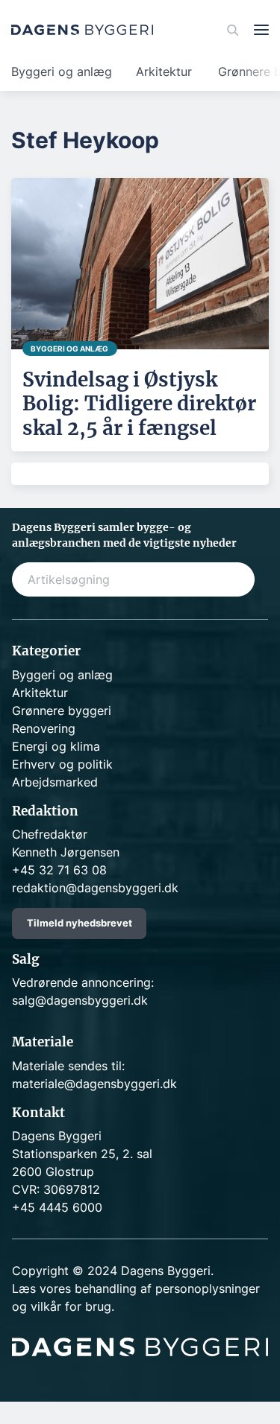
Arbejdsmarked (55, 782)
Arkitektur (164, 71)
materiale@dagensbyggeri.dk (94, 1083)
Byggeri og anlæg (61, 71)
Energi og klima (56, 746)
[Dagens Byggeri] (82, 29)
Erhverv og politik (62, 764)
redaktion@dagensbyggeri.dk (95, 887)
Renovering (43, 728)
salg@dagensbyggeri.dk (80, 1000)
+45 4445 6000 (57, 1207)
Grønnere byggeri (61, 710)
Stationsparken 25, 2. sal (82, 1153)
